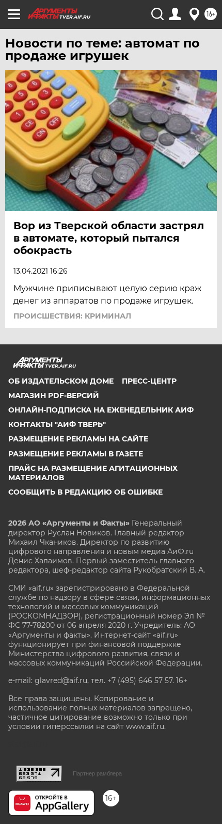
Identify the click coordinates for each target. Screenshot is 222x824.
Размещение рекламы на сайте (78, 438)
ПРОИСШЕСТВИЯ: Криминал (72, 316)
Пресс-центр (149, 381)
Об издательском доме (61, 381)
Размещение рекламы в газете (75, 453)
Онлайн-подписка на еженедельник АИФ (101, 410)
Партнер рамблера (97, 773)
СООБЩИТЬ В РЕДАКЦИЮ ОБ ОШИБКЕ (85, 492)
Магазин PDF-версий (53, 395)
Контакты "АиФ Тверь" (57, 424)
